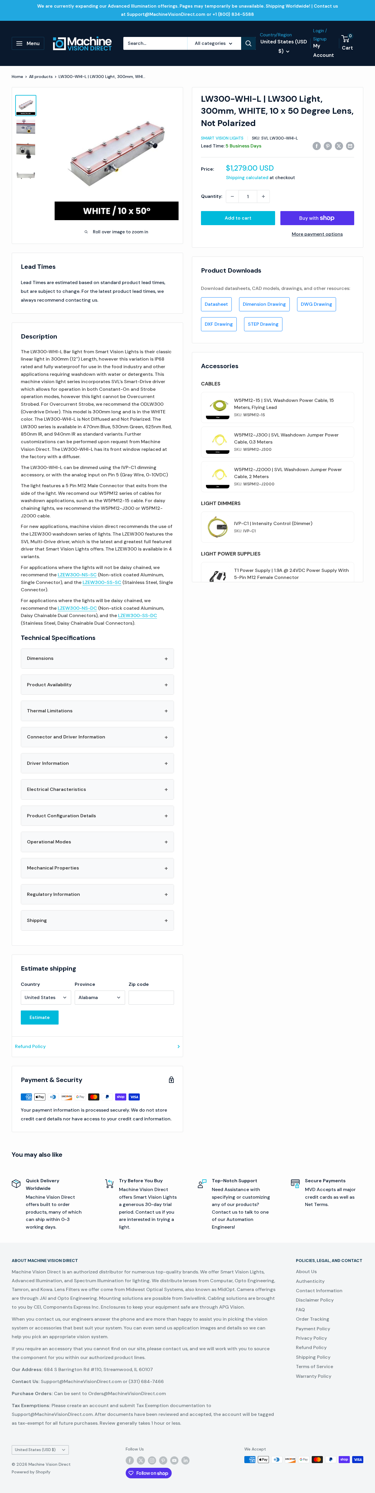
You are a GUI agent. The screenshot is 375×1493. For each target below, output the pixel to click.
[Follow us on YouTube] (174, 1460)
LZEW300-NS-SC (77, 575)
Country (30, 984)
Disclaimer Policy (315, 1300)
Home (17, 76)
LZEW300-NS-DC (77, 608)
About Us (306, 1271)
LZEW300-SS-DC (137, 615)
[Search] (248, 43)
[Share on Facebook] (317, 145)
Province (85, 984)
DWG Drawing (316, 304)
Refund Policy (30, 1046)
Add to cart (238, 218)
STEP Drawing (263, 324)
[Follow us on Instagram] (152, 1460)
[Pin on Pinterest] (328, 145)
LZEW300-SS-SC (102, 582)
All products (41, 76)
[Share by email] (350, 145)
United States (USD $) (35, 1449)
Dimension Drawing (264, 304)
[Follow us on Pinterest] (163, 1460)
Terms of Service (314, 1366)
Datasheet (216, 304)
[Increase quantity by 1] (263, 196)
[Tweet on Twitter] (339, 145)
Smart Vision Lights (222, 138)
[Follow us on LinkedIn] (185, 1460)
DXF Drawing (219, 324)
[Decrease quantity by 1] (232, 196)
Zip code (139, 984)
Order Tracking (312, 1319)
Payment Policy (313, 1329)
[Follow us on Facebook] (130, 1460)
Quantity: (211, 196)
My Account (323, 50)
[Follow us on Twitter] (141, 1460)
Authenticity (310, 1281)
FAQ (300, 1310)
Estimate (40, 1017)
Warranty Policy (313, 1376)
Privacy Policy (311, 1338)
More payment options (317, 234)
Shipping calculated (247, 178)
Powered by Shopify (31, 1472)
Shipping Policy (313, 1357)
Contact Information (319, 1291)
